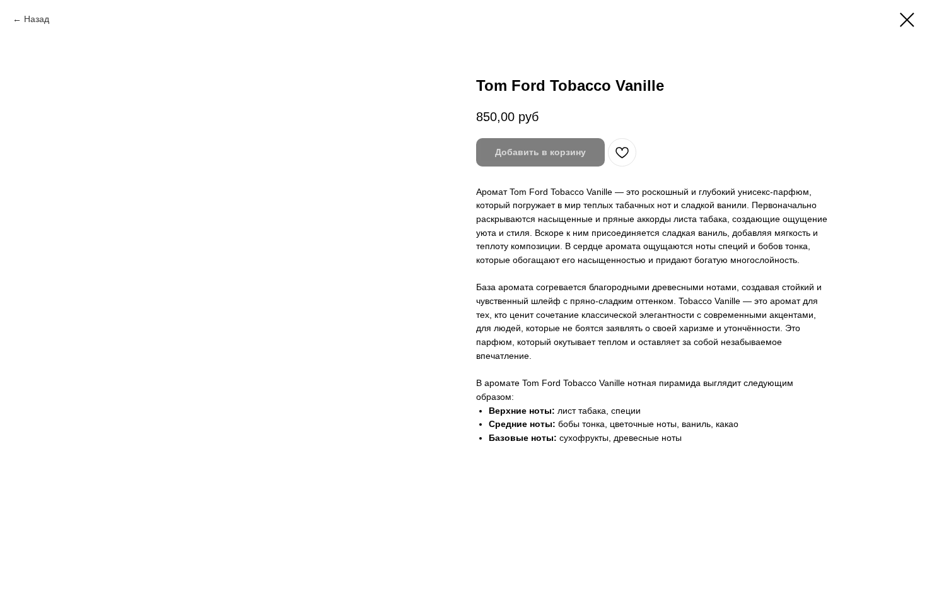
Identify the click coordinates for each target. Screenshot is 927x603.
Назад (36, 19)
